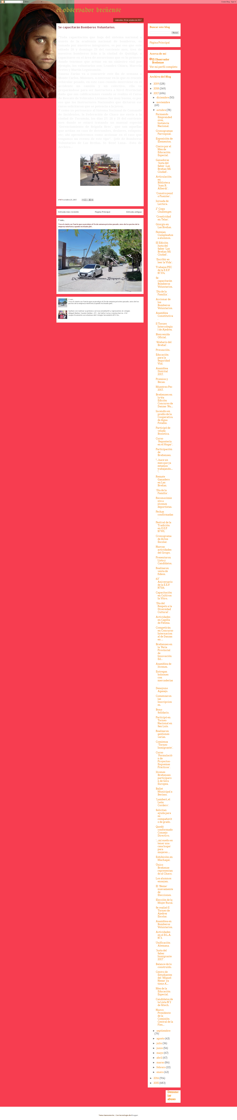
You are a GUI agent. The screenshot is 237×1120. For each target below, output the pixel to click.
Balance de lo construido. (164, 966)
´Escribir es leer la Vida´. (164, 261)
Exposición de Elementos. (164, 140)
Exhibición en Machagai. (164, 858)
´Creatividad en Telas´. (163, 218)
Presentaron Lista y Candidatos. (164, 560)
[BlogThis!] (85, 200)
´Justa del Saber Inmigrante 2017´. (164, 955)
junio (160, 1048)
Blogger (134, 1115)
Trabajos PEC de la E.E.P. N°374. (164, 270)
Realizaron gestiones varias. (162, 734)
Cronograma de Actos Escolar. (163, 539)
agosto (161, 1038)
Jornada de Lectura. (162, 202)
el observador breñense (88, 10)
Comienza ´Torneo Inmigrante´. (164, 744)
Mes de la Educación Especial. (163, 991)
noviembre (163, 102)
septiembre (163, 1030)
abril (160, 1057)
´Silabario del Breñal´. (164, 344)
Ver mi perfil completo (163, 66)
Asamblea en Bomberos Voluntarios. (164, 924)
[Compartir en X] (87, 200)
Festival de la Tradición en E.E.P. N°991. (163, 527)
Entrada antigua (134, 212)
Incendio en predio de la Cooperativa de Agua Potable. (164, 417)
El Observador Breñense (160, 61)
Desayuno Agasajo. (162, 690)
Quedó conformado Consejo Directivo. (164, 831)
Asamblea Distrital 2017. (162, 371)
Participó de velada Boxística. (163, 430)
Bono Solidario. (162, 711)
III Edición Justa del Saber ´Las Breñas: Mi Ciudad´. (163, 248)
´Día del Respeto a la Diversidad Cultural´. (164, 608)
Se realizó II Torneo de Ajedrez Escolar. (163, 912)
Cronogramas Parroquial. (164, 132)
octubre (162, 110)
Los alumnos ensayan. (163, 880)
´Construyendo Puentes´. (164, 195)
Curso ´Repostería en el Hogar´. (164, 441)
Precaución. (163, 349)
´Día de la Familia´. (162, 293)
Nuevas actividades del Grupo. (163, 549)
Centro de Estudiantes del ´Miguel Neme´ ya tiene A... (164, 977)
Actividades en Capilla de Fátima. (163, 619)
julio (160, 1043)
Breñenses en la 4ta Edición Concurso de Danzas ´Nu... (164, 400)
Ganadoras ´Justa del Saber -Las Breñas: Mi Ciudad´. (163, 166)
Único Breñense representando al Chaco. (164, 869)
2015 (156, 1082)
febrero (161, 1067)
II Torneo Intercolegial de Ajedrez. (164, 326)
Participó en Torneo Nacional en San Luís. (164, 722)
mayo (160, 1052)
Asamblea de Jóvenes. (163, 665)
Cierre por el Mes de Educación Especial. (163, 151)
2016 (156, 1078)
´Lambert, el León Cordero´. (163, 802)
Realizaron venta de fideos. (162, 571)
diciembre (163, 97)
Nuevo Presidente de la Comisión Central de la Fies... (164, 1017)
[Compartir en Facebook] (90, 200)
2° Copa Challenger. (164, 210)
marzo (161, 1062)
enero (160, 1072)
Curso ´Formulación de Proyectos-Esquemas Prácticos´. (164, 760)
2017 (156, 93)
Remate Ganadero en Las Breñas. (163, 481)
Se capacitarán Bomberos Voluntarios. (164, 282)
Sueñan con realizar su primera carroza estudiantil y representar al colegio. (99, 311)
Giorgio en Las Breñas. (164, 226)
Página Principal (102, 212)
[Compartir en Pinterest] (92, 200)
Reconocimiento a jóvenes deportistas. (164, 502)
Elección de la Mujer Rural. (164, 901)
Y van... (61, 220)
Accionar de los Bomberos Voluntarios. (164, 304)
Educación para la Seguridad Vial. (163, 359)
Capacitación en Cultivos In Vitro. (164, 595)
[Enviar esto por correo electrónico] (83, 200)
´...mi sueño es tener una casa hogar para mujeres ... (164, 846)
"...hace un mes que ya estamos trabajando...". (164, 465)
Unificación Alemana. (163, 944)
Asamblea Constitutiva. (164, 315)
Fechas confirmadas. (164, 514)
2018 (157, 88)
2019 (156, 83)
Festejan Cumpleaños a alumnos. (164, 235)
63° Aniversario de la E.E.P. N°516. (164, 583)
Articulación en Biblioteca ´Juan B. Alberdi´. (164, 182)
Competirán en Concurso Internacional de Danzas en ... (164, 633)
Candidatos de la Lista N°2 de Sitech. (164, 1002)
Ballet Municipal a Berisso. (164, 791)
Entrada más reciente (68, 212)
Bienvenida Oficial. (163, 336)
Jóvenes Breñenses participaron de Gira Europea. (164, 778)
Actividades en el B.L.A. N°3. (163, 935)
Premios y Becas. (162, 381)
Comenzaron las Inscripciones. (164, 700)
